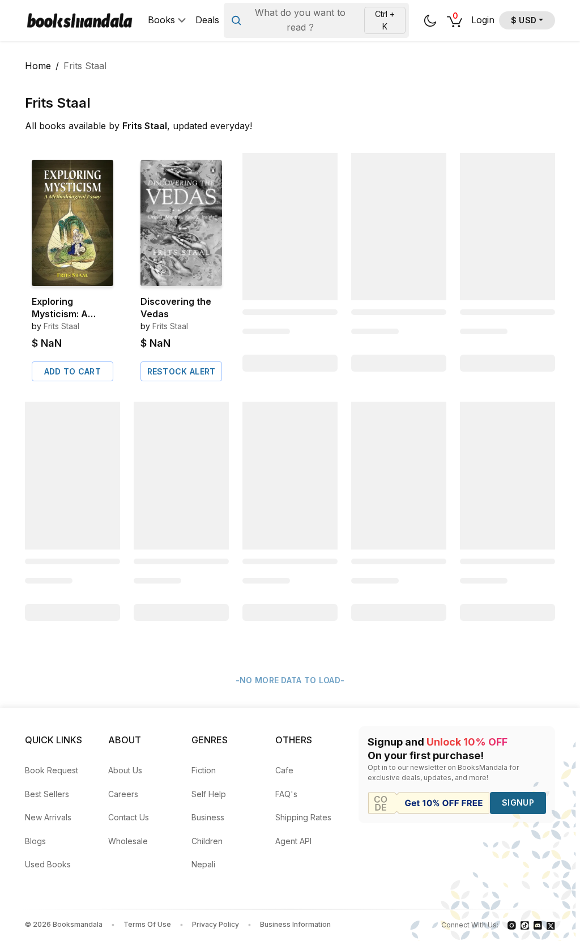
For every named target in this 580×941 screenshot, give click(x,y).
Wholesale (128, 841)
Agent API (293, 841)
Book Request (51, 770)
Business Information (295, 924)
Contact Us (128, 817)
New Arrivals (48, 817)
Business (207, 817)
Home (38, 65)
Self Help (208, 794)
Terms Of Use (147, 924)
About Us (125, 770)
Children (207, 841)
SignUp (518, 802)
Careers (123, 794)
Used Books (48, 864)
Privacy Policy (215, 924)
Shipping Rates (303, 817)
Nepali (203, 864)
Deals (207, 20)
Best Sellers (47, 794)
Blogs (35, 841)
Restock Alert (181, 371)
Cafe (284, 770)
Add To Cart (72, 371)
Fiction (203, 770)
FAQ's (286, 794)
